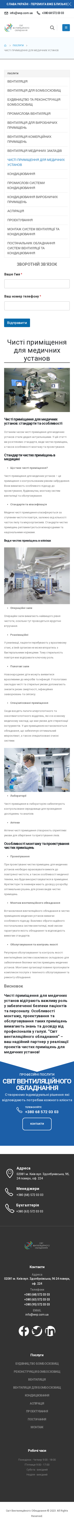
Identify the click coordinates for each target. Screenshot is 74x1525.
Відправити (17, 323)
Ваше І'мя (13, 274)
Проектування (20, 220)
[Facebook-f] (24, 1331)
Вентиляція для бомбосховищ (34, 90)
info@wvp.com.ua (37, 1314)
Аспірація (15, 211)
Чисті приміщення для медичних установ (36, 162)
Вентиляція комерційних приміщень (29, 139)
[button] (52, 27)
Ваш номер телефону (22, 296)
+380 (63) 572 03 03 (37, 1299)
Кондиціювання (21, 174)
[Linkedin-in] (50, 1331)
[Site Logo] (16, 27)
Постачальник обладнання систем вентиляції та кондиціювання (31, 248)
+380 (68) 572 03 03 (37, 1294)
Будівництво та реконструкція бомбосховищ (33, 102)
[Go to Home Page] (5, 45)
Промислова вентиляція (29, 113)
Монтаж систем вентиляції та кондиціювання (33, 231)
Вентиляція (17, 81)
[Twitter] (37, 1331)
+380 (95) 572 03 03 (37, 1304)
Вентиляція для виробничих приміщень (32, 125)
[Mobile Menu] (66, 27)
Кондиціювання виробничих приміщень (32, 199)
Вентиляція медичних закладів (34, 151)
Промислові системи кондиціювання (26, 185)
